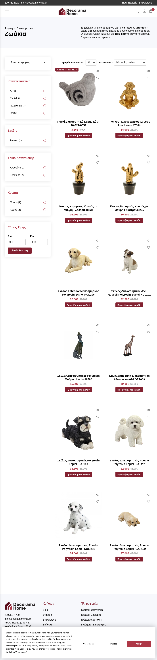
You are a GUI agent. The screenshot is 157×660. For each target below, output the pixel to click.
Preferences (88, 644)
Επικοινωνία (145, 3)
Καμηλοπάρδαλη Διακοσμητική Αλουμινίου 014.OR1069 (129, 377)
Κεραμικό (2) (17, 175)
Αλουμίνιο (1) (17, 167)
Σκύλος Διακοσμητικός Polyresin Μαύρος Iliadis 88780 (78, 377)
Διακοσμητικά (25, 28)
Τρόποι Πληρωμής (91, 615)
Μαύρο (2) (15, 202)
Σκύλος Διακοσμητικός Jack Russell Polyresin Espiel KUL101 (129, 293)
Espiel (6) (15, 98)
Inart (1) (14, 113)
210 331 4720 (12, 615)
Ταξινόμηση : (106, 62)
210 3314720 (12, 3)
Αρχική (9, 28)
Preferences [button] (21, 652)
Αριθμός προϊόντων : (72, 62)
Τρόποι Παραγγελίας (92, 610)
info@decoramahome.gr (34, 3)
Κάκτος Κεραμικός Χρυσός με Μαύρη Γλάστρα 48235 (129, 208)
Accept (139, 644)
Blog (124, 3)
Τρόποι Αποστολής (91, 619)
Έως (32, 236)
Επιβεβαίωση (19, 250)
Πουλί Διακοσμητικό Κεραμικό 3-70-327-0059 (78, 123)
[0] (150, 11)
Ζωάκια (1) (16, 140)
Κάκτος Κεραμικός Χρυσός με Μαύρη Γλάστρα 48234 (78, 208)
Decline (113, 644)
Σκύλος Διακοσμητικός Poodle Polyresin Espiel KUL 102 (129, 547)
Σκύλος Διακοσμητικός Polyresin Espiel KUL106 (78, 462)
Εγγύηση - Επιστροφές (93, 624)
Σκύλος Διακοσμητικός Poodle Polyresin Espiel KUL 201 (129, 462)
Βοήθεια (47, 624)
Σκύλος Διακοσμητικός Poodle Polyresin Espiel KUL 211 (78, 547)
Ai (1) (13, 91)
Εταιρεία (132, 3)
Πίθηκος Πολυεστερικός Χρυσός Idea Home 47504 (129, 123)
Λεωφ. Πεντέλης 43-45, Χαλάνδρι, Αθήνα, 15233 (18, 624)
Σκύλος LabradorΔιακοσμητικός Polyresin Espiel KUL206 (78, 293)
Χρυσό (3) (15, 209)
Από (10, 236)
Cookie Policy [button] (25, 649)
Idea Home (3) (17, 105)
